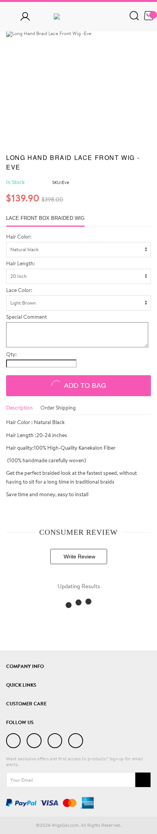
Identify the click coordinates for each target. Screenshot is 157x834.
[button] (139, 34)
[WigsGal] (78, 16)
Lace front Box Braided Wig (45, 218)
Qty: (11, 354)
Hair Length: (20, 263)
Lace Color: (19, 290)
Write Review (78, 556)
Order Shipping (58, 408)
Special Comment (26, 317)
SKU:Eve (60, 182)
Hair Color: (19, 237)
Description (19, 408)
